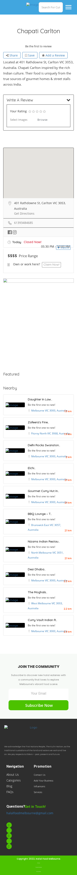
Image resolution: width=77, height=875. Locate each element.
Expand (64, 247)
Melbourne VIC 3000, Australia (49, 410)
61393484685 (23, 223)
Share (13, 55)
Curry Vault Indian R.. (42, 620)
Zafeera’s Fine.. (38, 422)
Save (31, 55)
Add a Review (55, 55)
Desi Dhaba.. (37, 569)
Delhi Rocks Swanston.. (44, 445)
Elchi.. (32, 468)
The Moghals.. (37, 592)
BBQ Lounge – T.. (40, 514)
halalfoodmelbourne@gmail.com (29, 813)
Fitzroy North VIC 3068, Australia (50, 433)
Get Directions (24, 213)
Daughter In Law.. (40, 399)
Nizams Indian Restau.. (44, 541)
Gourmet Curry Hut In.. (43, 491)
